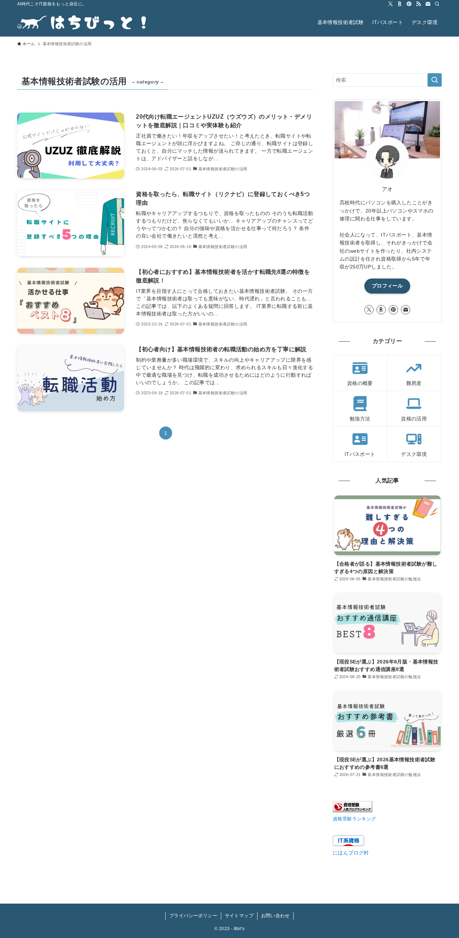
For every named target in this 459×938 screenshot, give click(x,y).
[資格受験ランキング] (352, 810)
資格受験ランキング (354, 819)
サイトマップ (239, 915)
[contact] (427, 4)
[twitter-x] (390, 4)
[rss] (418, 4)
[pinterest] (409, 4)
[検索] (437, 4)
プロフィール (387, 286)
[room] (399, 4)
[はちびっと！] (81, 22)
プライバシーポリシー (193, 915)
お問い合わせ (275, 915)
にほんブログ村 (351, 853)
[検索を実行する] (434, 80)
